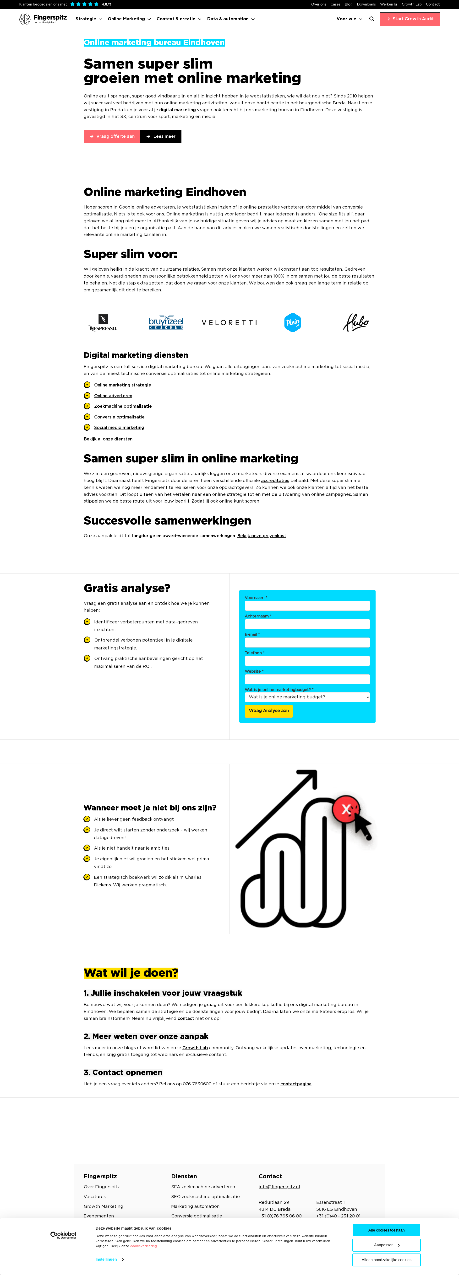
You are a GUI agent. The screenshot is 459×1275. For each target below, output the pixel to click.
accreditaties (275, 481)
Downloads (366, 4)
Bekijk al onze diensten (108, 439)
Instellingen (106, 1259)
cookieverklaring (143, 1246)
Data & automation (228, 19)
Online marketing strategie (122, 385)
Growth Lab (412, 4)
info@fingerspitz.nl (279, 1187)
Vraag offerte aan (115, 136)
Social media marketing (119, 428)
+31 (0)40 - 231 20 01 (338, 1216)
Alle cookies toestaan (386, 1230)
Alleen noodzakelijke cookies (386, 1260)
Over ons (318, 4)
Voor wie (346, 19)
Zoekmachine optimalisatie (123, 406)
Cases (335, 4)
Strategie (86, 19)
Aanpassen (383, 1245)
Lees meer (164, 136)
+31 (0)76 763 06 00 (280, 1216)
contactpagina (295, 1084)
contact (186, 1019)
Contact (433, 4)
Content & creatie (176, 19)
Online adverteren (113, 396)
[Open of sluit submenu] (100, 19)
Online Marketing (126, 19)
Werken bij (389, 4)
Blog (349, 4)
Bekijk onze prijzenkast (261, 536)
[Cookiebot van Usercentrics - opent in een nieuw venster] (63, 1235)
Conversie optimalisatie (119, 417)
